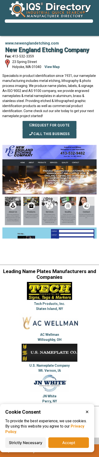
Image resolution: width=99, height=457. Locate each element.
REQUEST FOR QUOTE (51, 125)
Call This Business (51, 134)
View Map (52, 67)
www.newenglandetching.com (32, 43)
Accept (68, 442)
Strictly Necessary (25, 442)
